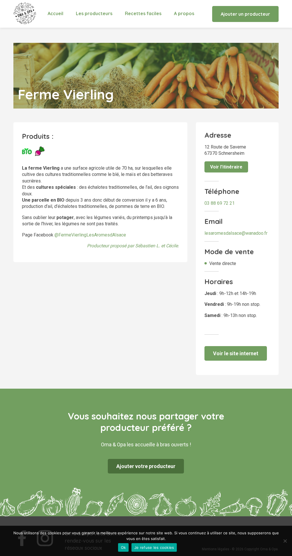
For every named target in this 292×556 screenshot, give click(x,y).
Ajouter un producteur (245, 14)
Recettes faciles (143, 13)
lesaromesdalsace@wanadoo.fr (235, 233)
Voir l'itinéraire (226, 167)
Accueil (55, 13)
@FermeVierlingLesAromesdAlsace (90, 235)
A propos (184, 13)
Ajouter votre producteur (145, 466)
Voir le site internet (235, 353)
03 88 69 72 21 (219, 203)
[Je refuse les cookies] (285, 541)
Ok (123, 547)
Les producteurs (94, 13)
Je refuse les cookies (154, 547)
